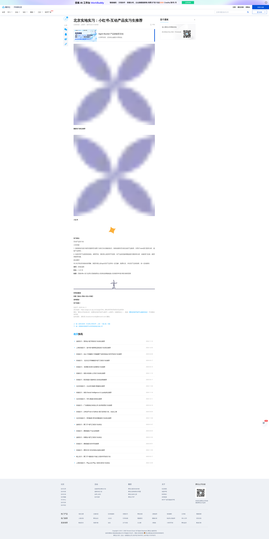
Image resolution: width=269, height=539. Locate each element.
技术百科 (63, 502)
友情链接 (164, 497)
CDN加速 (125, 518)
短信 (109, 522)
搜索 (248, 12)
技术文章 (63, 489)
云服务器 (95, 514)
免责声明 (164, 491)
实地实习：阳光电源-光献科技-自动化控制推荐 (91, 380)
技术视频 (63, 497)
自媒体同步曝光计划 (100, 489)
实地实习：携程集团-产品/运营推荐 (87, 431)
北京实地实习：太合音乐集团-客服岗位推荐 (90, 386)
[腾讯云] (6, 7)
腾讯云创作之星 (132, 494)
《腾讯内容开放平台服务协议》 (138, 312)
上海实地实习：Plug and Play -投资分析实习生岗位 (93, 463)
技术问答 (63, 491)
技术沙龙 (63, 494)
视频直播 (198, 514)
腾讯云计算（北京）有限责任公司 (122, 535)
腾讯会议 (95, 518)
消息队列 (125, 514)
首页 (3, 12)
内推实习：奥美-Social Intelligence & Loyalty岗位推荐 (93, 392)
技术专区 (63, 505)
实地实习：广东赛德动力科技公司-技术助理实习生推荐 (94, 405)
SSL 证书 (184, 518)
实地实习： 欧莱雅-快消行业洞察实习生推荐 (90, 367)
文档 (234, 7)
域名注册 (81, 514)
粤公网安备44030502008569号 (155, 533)
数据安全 (81, 522)
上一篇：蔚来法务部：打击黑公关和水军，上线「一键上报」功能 (92, 324)
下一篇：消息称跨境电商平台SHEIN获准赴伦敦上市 (88, 326)
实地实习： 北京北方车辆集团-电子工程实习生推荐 (93, 360)
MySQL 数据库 (171, 518)
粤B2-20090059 (139, 533)
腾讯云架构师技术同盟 (134, 491)
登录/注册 (260, 7)
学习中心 (63, 499)
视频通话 (139, 518)
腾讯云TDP (131, 497)
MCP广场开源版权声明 (168, 499)
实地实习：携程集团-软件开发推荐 (87, 444)
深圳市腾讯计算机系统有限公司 (114, 533)
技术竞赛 (97, 497)
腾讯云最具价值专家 (134, 489)
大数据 (154, 522)
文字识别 (125, 522)
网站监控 (184, 522)
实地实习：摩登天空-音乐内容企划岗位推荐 (90, 450)
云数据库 (154, 514)
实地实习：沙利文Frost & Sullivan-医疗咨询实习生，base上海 (96, 412)
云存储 (183, 514)
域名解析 (169, 514)
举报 (153, 24)
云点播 (139, 522)
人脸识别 (81, 518)
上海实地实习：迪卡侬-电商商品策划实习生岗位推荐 (93, 348)
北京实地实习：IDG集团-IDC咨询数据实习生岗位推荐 (93, 418)
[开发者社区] (18, 7)
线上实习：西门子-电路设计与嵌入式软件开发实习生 (93, 456)
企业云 (110, 518)
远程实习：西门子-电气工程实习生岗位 (89, 424)
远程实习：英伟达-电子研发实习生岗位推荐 (90, 341)
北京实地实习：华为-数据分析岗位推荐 (89, 399)
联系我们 (164, 494)
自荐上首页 (98, 494)
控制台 (248, 7)
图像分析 (154, 518)
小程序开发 (170, 522)
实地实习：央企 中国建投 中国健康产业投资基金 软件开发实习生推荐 (99, 354)
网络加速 (139, 514)
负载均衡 (95, 522)
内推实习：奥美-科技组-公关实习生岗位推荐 (90, 373)
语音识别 (198, 518)
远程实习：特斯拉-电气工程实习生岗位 (89, 437)
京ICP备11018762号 (150, 535)
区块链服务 (111, 514)
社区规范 (164, 489)
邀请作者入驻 (98, 491)
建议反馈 (241, 7)
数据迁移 (198, 522)
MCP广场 (48, 12)
